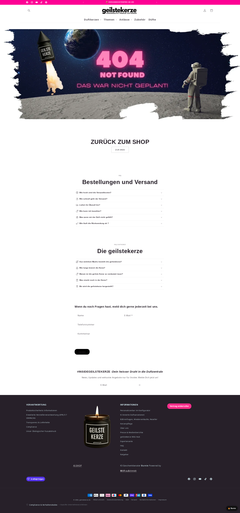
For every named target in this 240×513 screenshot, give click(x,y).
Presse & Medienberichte (131, 432)
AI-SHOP (77, 465)
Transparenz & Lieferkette (38, 422)
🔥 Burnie (232, 508)
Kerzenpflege (126, 423)
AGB (127, 500)
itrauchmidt (128, 470)
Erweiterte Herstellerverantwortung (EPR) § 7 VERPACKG (46, 416)
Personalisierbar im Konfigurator (135, 410)
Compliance (31, 427)
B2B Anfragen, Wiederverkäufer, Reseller (138, 419)
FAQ (122, 445)
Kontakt (123, 450)
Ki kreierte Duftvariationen (132, 415)
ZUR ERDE (120, 149)
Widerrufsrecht (98, 500)
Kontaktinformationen (148, 500)
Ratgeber (124, 454)
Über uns (124, 428)
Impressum (162, 500)
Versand (134, 500)
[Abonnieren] (139, 385)
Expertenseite (126, 441)
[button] (29, 10)
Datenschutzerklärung (115, 500)
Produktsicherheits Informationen (41, 410)
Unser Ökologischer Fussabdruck (41, 431)
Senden (82, 352)
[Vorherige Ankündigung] (83, 2)
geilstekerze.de (84, 500)
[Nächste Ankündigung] (156, 2)
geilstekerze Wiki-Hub (130, 437)
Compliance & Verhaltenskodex (43, 505)
